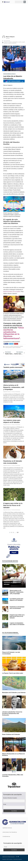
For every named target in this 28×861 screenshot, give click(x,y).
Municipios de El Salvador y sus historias (14, 692)
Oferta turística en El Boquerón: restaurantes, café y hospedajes (13, 387)
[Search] (25, 2)
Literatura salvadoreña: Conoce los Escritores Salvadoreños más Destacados (12, 713)
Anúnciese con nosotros (10, 832)
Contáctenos (6, 836)
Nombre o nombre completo (10, 798)
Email (4, 804)
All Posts (7, 38)
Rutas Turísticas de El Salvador (11, 734)
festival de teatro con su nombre (11, 291)
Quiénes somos (7, 828)
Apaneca (6, 42)
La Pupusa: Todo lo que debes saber (12, 673)
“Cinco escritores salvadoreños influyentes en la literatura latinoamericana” (13, 333)
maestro (20, 42)
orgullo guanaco (8, 347)
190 (17, 532)
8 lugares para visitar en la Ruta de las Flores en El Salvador (12, 505)
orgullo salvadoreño (12, 43)
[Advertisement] (14, 18)
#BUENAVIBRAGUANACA (9, 74)
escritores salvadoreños (13, 42)
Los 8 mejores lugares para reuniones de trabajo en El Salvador (12, 582)
